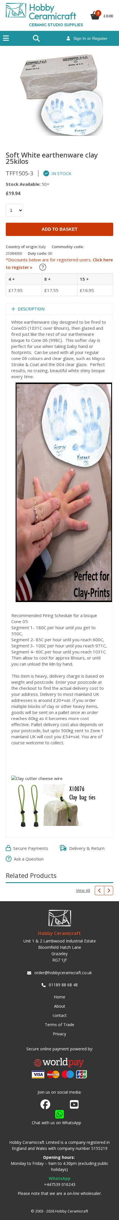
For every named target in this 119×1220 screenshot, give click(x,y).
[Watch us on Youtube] (74, 1106)
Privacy (59, 1034)
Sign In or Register (88, 38)
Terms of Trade (59, 1024)
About (59, 1006)
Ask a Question (28, 859)
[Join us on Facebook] (45, 1105)
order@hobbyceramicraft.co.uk (63, 972)
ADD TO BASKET (59, 229)
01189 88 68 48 (63, 984)
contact (60, 1015)
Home (59, 997)
